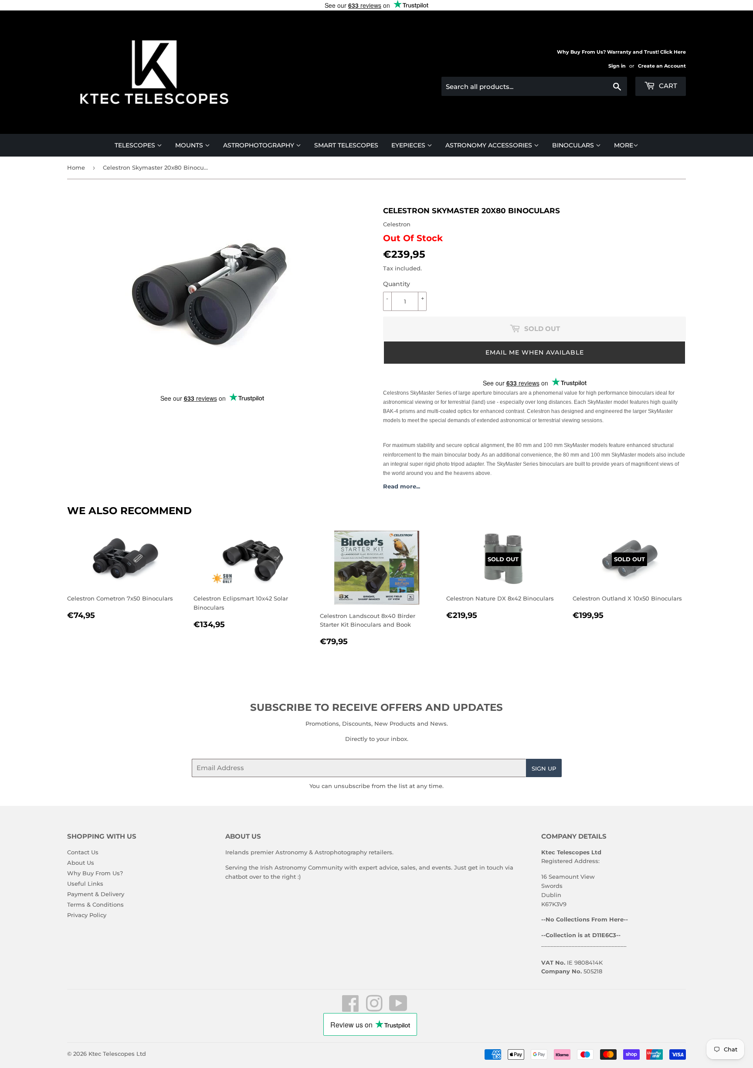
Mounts (190, 145)
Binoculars (574, 145)
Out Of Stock (413, 238)
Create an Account (662, 66)
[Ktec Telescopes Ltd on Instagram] (374, 1008)
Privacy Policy (86, 914)
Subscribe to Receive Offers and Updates (376, 707)
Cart (667, 86)
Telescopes (136, 145)
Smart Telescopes (346, 145)
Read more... (401, 486)
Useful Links (85, 883)
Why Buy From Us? (95, 873)
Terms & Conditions (95, 904)
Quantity (396, 284)
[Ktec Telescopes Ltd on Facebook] (351, 1008)
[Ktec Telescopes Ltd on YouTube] (398, 1008)
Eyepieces (409, 145)
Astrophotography (259, 145)
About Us (80, 862)
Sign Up (544, 768)
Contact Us (82, 852)
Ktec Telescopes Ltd (117, 1053)
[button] (534, 353)
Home (76, 167)
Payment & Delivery (95, 894)
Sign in (617, 66)
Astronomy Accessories (489, 145)
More (623, 145)
